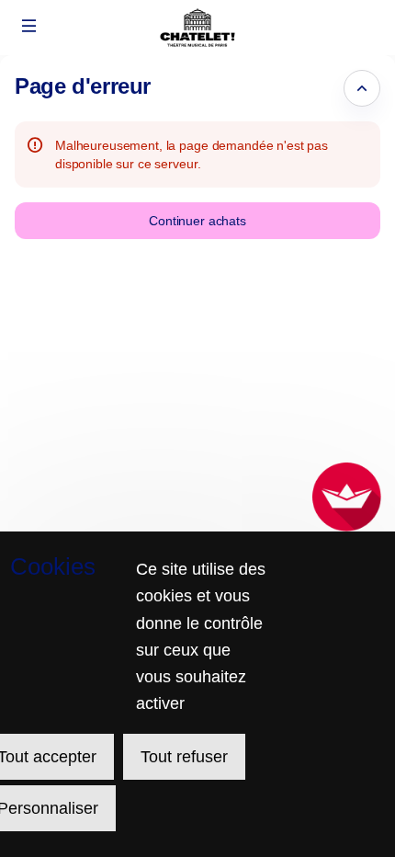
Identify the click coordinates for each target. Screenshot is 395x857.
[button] (29, 26)
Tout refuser (184, 757)
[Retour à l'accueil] (197, 27)
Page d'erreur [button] (83, 86)
